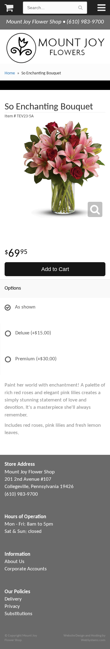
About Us (14, 561)
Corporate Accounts (26, 569)
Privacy (12, 606)
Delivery (13, 599)
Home (10, 73)
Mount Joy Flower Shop (55, 48)
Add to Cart (55, 269)
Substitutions (18, 613)
